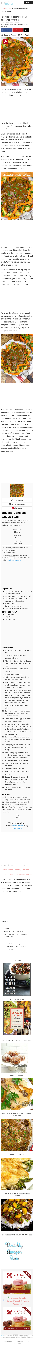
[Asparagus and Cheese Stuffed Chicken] (17, 1174)
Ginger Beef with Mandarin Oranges (17, 1235)
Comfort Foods (12, 864)
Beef (10, 8)
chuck (10, 865)
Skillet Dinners (19, 864)
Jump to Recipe (9, 35)
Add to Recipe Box (18, 504)
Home (3, 8)
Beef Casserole (17, 1154)
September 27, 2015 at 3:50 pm (16, 946)
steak (24, 865)
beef (8, 865)
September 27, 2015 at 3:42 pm (13, 931)
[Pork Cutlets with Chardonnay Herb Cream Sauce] (17, 1094)
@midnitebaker (17, 826)
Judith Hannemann (14, 560)
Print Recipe (25, 35)
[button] (28, 2)
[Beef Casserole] (17, 1135)
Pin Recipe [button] (18, 508)
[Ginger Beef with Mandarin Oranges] (17, 1215)
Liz (5, 928)
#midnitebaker (17, 828)
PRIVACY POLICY (17, 1343)
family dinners (15, 865)
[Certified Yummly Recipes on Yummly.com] (17, 1304)
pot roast (20, 865)
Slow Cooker (25, 864)
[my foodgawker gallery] (18, 1298)
